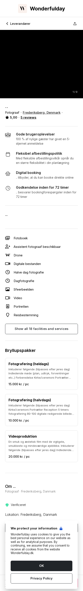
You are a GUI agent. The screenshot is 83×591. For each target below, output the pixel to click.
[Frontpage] (41, 8)
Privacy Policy (41, 578)
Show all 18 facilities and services (42, 329)
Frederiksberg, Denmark (41, 112)
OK (41, 566)
